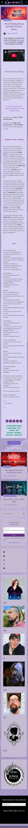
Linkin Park (11, 430)
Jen (4, 658)
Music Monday (7, 19)
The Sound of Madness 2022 (10, 495)
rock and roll (9, 434)
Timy (9, 33)
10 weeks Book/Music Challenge (14, 425)
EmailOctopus (17, 542)
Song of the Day (18, 434)
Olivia (5, 750)
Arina (5, 689)
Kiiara (19, 428)
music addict (10, 432)
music (17, 430)
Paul (4, 717)
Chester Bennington (11, 428)
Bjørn (5, 630)
